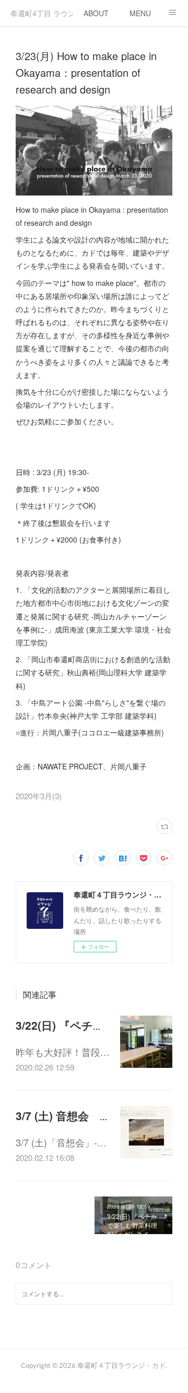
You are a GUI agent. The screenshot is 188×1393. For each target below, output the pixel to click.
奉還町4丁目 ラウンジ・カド (41, 13)
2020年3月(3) (39, 795)
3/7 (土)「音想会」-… (61, 1142)
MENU (140, 13)
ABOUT (96, 13)
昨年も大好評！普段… (63, 1051)
